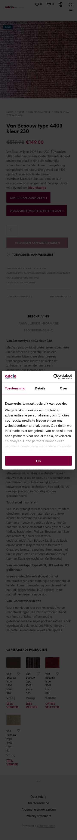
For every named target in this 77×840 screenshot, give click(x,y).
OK (38, 461)
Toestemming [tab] (15, 388)
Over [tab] (63, 388)
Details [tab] (40, 388)
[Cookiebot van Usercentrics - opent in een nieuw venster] (54, 376)
